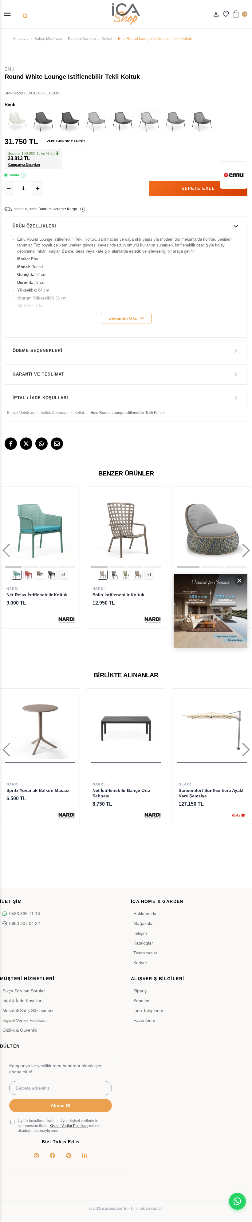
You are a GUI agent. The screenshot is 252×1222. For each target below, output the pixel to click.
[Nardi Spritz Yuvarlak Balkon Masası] (40, 728)
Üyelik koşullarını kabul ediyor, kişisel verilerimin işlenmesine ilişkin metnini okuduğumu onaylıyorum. (59, 1126)
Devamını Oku (123, 318)
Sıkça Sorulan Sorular (23, 990)
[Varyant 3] (40, 575)
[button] (40, 762)
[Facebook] (11, 443)
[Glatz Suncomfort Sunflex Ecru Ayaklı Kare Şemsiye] (212, 728)
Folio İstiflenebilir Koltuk (118, 594)
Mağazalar (143, 923)
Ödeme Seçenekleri (37, 350)
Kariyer (140, 962)
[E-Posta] (57, 443)
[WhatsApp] (41, 443)
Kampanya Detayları (24, 164)
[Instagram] (36, 1155)
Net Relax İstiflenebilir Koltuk (37, 594)
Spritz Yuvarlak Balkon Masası (37, 790)
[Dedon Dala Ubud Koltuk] (212, 529)
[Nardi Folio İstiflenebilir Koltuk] (126, 529)
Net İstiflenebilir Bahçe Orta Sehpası (121, 793)
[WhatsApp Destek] (237, 1201)
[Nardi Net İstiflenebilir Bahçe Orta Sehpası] (126, 728)
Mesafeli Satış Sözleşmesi (27, 1010)
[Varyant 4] (52, 575)
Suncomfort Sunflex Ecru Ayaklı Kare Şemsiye (212, 793)
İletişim (140, 933)
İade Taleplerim (148, 1010)
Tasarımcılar (145, 952)
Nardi (12, 588)
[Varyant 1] (17, 575)
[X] (26, 443)
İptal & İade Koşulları (22, 1000)
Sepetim (141, 1000)
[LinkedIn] (84, 1155)
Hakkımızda (144, 913)
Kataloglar (143, 943)
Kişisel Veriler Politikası (24, 1020)
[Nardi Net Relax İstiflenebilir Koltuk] (40, 529)
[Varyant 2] (28, 575)
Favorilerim (144, 1020)
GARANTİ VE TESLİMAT (38, 374)
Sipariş (140, 990)
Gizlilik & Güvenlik (19, 1030)
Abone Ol (60, 1105)
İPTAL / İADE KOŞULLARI (40, 397)
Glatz (185, 784)
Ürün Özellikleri (34, 226)
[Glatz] (238, 815)
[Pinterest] (68, 1155)
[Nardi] (66, 619)
